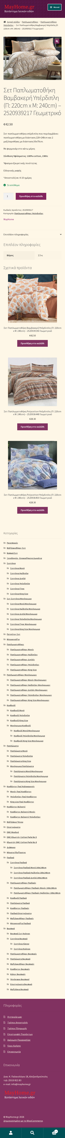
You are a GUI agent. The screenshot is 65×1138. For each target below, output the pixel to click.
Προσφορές (12, 543)
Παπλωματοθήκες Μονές (22, 649)
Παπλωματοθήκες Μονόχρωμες (22, 675)
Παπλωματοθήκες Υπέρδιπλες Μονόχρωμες (31, 695)
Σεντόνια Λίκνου (21, 943)
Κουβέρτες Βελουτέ (16, 806)
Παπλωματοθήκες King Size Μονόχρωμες (29, 700)
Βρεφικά (11, 928)
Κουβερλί (11, 705)
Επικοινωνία (14, 1051)
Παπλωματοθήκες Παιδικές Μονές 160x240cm (35, 888)
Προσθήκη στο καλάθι (31, 196)
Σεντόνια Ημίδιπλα (19, 573)
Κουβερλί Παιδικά (18, 898)
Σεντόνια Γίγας (17, 588)
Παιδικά (10, 857)
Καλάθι (50, 1130)
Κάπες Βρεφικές (18, 974)
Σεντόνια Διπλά (17, 578)
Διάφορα (11, 847)
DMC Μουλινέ (13, 832)
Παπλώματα (12, 745)
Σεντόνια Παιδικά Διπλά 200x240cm (30, 877)
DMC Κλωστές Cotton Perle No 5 (22, 837)
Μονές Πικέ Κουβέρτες (20, 791)
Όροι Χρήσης (14, 1045)
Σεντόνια (11, 563)
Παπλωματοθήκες (30, 22)
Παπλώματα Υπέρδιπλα (21, 756)
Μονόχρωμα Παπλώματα (22, 766)
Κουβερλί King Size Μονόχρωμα (28, 741)
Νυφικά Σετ (12, 553)
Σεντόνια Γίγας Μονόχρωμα (23, 624)
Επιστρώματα (13, 827)
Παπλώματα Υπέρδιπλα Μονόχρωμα (31, 776)
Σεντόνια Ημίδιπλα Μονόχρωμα (25, 609)
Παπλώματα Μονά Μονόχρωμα (28, 771)
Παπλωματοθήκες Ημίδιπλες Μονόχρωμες (30, 685)
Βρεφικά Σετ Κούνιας (20, 933)
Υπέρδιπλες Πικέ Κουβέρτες (23, 796)
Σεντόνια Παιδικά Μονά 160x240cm (30, 867)
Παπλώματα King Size (20, 761)
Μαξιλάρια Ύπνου (15, 822)
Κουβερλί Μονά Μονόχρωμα (27, 730)
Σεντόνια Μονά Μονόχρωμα (23, 603)
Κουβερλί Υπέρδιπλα (20, 715)
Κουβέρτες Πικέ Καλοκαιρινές (21, 786)
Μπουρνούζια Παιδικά (20, 923)
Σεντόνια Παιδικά (18, 862)
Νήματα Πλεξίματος (16, 852)
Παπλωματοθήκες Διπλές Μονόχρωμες (28, 690)
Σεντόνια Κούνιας (22, 949)
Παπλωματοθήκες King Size (23, 669)
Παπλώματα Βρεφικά (20, 959)
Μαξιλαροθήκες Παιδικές (22, 918)
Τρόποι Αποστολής (17, 1022)
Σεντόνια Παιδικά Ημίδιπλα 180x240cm (32, 872)
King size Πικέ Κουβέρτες (22, 801)
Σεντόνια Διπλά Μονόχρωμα (23, 614)
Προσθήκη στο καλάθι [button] (32, 343)
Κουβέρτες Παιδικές (19, 908)
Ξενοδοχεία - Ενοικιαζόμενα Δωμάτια (24, 558)
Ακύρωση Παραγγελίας (19, 1039)
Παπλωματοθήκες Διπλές (22, 659)
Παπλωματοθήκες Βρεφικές (23, 953)
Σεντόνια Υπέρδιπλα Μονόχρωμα (26, 619)
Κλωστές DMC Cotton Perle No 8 (22, 842)
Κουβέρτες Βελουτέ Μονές (22, 811)
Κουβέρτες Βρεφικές (20, 969)
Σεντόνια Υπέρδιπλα (20, 583)
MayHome (8, 219)
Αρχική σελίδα (13, 22)
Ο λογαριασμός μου (11, 1133)
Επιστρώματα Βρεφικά (21, 984)
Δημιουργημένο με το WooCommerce (23, 1120)
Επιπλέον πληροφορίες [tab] (15, 234)
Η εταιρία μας (14, 1016)
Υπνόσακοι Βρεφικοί (19, 979)
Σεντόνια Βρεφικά (18, 938)
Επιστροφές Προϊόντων (20, 1034)
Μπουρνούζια (13, 639)
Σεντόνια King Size (19, 593)
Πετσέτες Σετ (13, 634)
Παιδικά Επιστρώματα (20, 913)
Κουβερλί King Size (19, 720)
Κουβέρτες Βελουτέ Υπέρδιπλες (25, 817)
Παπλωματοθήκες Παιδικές (23, 883)
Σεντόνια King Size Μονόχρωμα (25, 629)
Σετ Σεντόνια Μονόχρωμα (19, 598)
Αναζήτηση (32, 1133)
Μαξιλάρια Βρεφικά (19, 989)
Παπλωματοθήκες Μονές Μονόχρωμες (28, 680)
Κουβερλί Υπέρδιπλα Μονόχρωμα (29, 735)
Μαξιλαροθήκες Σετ (16, 548)
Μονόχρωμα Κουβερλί (20, 725)
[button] (57, 41)
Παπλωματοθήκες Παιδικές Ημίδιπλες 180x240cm (37, 893)
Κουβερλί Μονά (17, 710)
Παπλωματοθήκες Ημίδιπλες (24, 654)
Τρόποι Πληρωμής (17, 1028)
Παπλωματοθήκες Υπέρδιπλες (28, 213)
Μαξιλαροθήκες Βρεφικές (22, 964)
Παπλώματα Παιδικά (20, 903)
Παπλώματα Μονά (18, 751)
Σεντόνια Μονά (17, 568)
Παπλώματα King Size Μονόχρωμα (30, 781)
